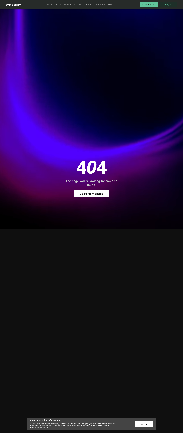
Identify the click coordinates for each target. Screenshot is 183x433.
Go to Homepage (91, 194)
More (111, 4)
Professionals (54, 4)
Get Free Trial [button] (148, 4)
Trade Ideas (99, 4)
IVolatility (13, 4)
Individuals (69, 4)
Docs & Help (84, 4)
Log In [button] (168, 4)
